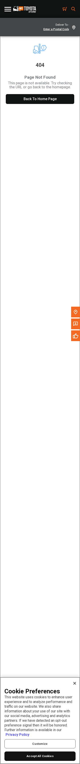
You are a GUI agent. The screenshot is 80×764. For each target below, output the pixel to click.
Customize (40, 743)
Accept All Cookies (39, 756)
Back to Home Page (40, 99)
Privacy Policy (17, 734)
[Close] (75, 683)
